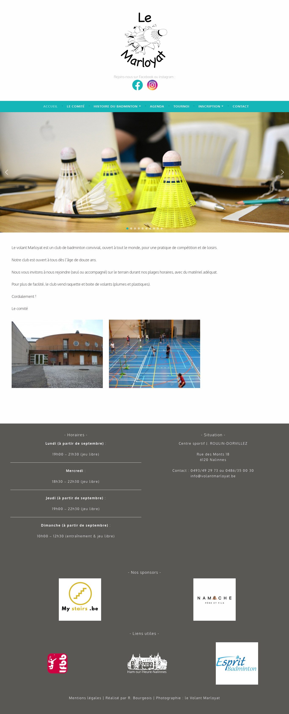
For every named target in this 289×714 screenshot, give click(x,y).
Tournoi (181, 106)
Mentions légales (85, 698)
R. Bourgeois (140, 698)
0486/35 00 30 (240, 470)
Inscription (209, 106)
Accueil (50, 106)
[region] (144, 172)
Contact (241, 106)
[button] (284, 117)
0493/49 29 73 (204, 470)
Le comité (76, 106)
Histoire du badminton (116, 106)
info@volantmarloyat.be (213, 476)
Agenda (157, 106)
